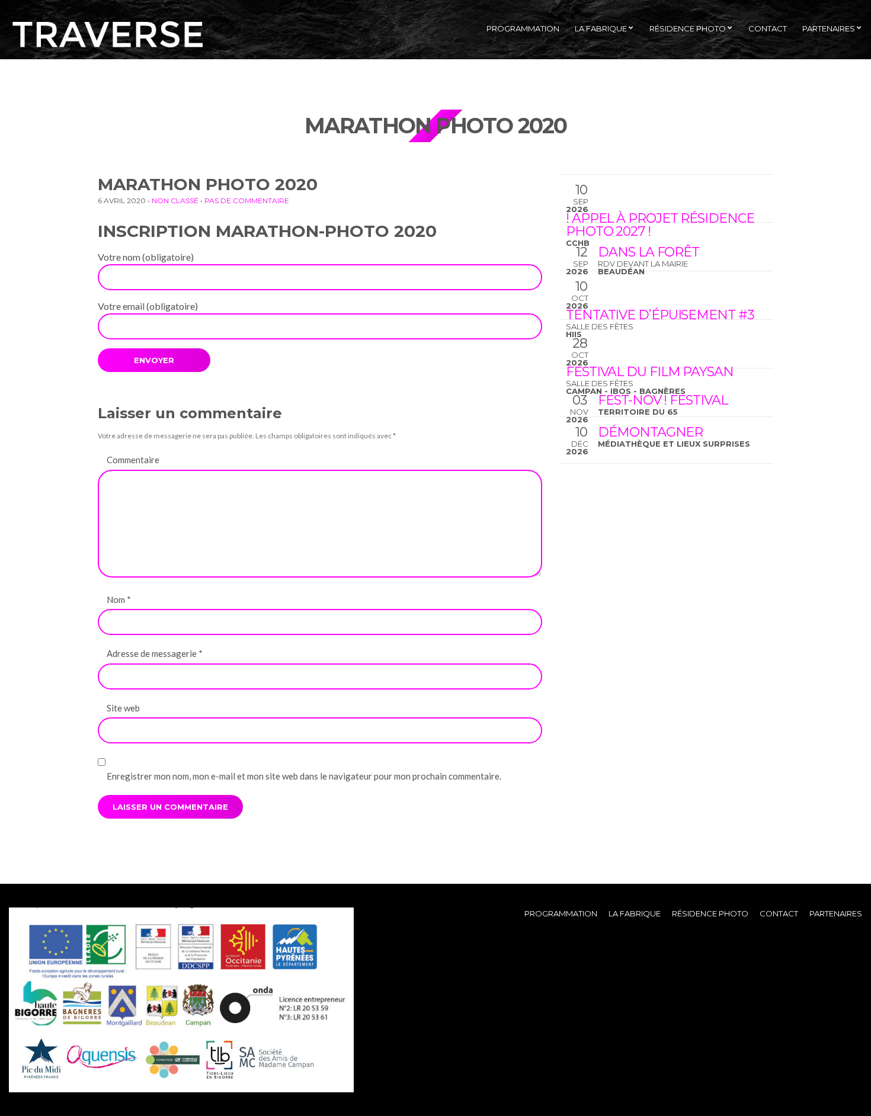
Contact (767, 28)
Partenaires (828, 28)
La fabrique (601, 28)
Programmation (522, 28)
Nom (119, 599)
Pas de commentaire (246, 200)
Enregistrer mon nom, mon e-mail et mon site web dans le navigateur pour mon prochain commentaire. (304, 776)
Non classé (175, 200)
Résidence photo (687, 28)
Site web (123, 708)
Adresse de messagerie (155, 653)
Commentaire (133, 459)
